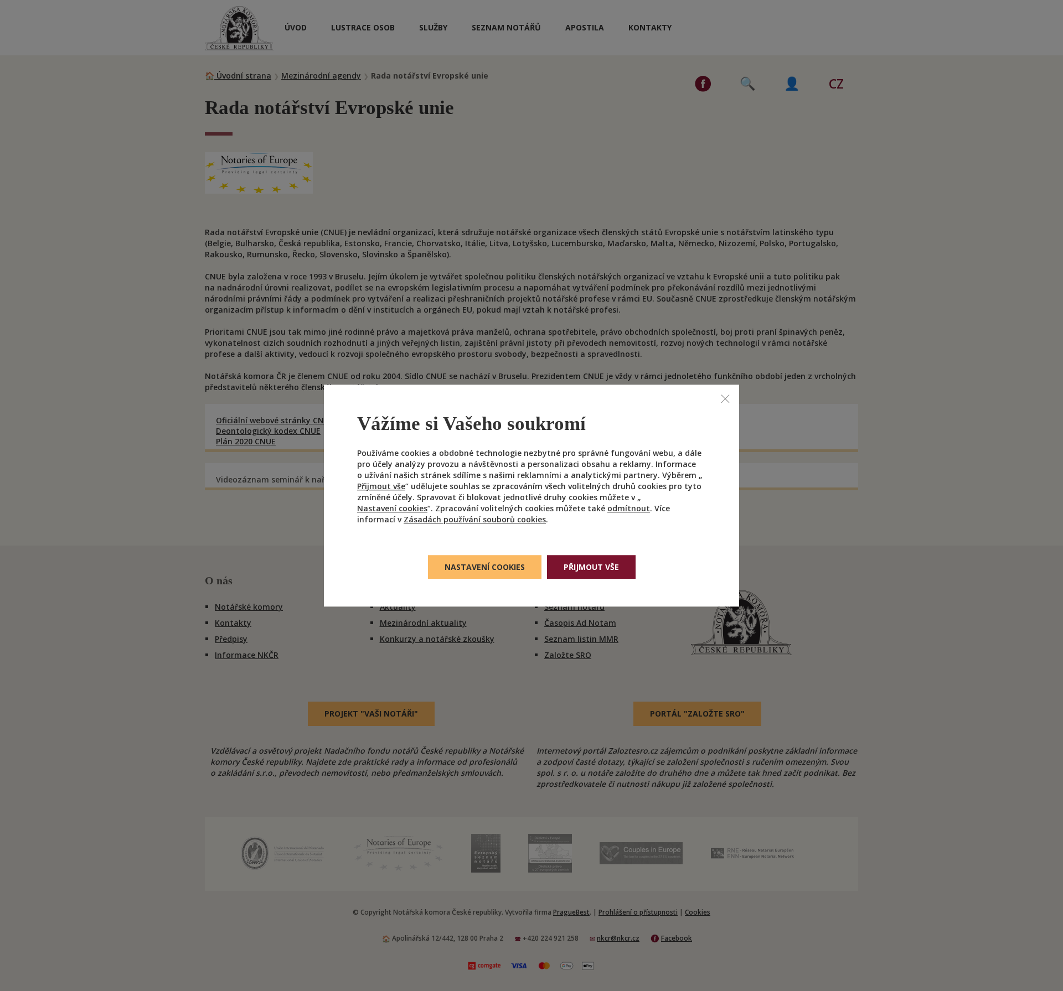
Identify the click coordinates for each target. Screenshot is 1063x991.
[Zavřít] (725, 398)
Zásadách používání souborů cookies (475, 519)
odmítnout (628, 508)
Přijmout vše (381, 486)
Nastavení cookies (392, 508)
